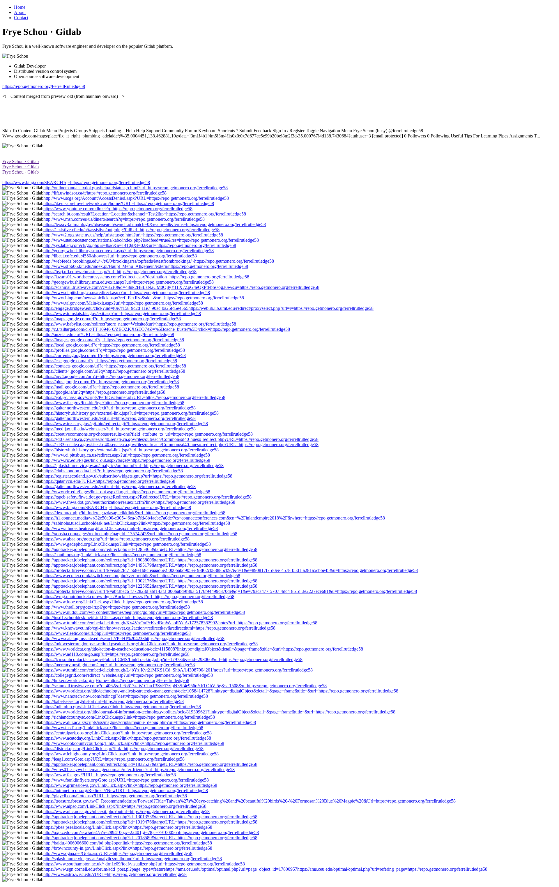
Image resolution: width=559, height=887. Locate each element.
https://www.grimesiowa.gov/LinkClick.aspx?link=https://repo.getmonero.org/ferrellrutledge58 (130, 785)
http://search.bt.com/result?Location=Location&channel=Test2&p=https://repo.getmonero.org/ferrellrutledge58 (144, 213)
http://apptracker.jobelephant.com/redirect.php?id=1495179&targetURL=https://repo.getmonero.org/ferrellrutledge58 (150, 565)
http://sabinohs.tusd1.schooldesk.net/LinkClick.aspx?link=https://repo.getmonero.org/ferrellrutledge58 (136, 523)
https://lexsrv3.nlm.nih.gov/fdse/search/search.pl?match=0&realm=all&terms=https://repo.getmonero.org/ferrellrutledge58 (154, 224)
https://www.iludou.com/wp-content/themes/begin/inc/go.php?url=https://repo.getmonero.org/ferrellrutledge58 (144, 612)
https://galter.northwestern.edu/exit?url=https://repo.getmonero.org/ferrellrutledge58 (119, 407)
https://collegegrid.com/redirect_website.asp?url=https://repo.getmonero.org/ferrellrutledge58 (128, 675)
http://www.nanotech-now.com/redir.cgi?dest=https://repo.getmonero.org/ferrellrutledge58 (125, 696)
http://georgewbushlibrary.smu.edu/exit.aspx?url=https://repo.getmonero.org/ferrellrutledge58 (128, 250)
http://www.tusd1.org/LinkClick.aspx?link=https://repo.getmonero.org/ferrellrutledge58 (123, 727)
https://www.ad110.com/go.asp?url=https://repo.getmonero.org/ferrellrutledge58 (116, 654)
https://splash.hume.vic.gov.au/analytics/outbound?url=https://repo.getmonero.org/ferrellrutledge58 (133, 465)
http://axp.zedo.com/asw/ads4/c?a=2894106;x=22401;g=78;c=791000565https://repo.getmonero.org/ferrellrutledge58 (151, 832)
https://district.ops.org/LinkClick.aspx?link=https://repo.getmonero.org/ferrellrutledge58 (123, 748)
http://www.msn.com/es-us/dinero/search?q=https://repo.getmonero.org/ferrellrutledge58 (124, 219)
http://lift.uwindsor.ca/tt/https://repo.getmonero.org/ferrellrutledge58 (105, 192)
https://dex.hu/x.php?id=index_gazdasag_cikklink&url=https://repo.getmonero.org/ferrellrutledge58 (134, 512)
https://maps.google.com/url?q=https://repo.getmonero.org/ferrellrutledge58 (112, 318)
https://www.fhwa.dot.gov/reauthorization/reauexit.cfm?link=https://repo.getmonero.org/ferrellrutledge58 (139, 502)
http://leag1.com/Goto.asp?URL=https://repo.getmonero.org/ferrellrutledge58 (114, 759)
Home (19, 7)
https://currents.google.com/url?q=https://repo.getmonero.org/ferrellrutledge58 (114, 355)
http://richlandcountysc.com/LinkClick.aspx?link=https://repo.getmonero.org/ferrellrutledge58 (129, 717)
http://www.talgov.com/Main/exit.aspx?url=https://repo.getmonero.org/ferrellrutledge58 (123, 303)
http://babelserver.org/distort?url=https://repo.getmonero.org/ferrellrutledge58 (113, 701)
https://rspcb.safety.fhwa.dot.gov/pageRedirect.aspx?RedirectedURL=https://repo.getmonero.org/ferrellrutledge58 (147, 496)
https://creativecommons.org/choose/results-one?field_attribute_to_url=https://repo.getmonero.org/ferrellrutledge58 (148, 434)
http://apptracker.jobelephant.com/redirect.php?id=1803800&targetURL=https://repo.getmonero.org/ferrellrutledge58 (150, 559)
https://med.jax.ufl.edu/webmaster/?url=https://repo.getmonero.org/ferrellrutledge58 (119, 428)
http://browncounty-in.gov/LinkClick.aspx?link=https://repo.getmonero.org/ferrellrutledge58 (127, 848)
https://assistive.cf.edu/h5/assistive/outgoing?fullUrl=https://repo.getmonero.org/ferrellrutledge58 (131, 229)
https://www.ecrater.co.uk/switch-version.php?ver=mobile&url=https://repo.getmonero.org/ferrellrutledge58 (141, 575)
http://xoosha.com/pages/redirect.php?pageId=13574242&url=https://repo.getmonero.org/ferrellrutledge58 (140, 533)
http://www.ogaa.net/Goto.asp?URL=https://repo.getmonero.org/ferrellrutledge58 (117, 853)
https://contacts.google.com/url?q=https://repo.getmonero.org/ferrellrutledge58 (114, 365)
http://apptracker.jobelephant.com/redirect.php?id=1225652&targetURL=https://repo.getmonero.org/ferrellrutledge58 (150, 586)
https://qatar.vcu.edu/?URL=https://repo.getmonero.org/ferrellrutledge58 (109, 481)
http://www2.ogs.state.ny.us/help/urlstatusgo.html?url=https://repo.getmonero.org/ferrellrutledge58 (133, 234)
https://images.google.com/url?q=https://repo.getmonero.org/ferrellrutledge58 (113, 339)
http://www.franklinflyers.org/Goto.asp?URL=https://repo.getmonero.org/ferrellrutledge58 (126, 780)
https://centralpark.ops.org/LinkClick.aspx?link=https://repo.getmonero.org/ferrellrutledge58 (127, 732)
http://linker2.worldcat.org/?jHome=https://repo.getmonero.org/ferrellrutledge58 (116, 680)
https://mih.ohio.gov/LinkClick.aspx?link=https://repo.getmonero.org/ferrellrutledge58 (122, 706)
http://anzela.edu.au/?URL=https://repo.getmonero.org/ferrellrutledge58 (108, 334)
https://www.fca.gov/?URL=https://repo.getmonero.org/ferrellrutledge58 (109, 774)
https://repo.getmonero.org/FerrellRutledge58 (43, 86)
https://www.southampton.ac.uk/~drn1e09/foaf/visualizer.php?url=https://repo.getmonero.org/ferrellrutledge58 (144, 863)
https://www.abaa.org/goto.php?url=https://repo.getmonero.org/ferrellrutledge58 (116, 538)
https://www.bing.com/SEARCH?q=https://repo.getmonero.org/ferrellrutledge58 (76, 182)
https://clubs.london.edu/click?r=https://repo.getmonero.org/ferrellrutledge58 (113, 470)
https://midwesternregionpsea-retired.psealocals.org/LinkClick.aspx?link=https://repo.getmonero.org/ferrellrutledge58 (150, 643)
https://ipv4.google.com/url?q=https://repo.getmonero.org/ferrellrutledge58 (111, 376)
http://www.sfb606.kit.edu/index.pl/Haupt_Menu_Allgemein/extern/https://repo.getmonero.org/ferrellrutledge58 (145, 266)
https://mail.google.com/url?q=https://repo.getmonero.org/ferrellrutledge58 (111, 386)
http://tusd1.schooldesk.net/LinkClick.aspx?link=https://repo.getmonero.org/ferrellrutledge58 (128, 617)
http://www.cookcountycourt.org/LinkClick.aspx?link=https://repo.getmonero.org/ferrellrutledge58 (133, 743)
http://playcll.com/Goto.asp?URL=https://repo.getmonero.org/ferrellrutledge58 (115, 795)
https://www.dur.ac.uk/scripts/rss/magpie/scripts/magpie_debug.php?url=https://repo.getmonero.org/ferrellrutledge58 (149, 722)
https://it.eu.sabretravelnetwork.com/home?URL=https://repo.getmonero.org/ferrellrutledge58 (128, 203)
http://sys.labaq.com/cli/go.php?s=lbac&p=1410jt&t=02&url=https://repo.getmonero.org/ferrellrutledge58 (139, 245)
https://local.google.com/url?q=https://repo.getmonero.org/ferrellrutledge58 (111, 344)
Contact (21, 17)
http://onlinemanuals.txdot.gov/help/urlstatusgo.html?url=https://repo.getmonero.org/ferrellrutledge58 (135, 187)
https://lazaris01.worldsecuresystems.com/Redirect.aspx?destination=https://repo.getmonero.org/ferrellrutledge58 (146, 276)
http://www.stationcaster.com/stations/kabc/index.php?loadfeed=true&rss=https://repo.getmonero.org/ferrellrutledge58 (151, 240)
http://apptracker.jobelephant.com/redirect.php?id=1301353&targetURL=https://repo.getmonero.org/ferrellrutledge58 (150, 816)
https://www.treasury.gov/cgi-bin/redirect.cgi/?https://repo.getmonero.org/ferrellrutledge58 (125, 423)
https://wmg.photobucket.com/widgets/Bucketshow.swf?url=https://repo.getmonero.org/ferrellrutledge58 (138, 596)
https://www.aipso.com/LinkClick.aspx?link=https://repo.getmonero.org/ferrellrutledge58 (124, 806)
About (20, 12)
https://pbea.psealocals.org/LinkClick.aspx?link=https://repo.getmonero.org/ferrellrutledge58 (127, 827)
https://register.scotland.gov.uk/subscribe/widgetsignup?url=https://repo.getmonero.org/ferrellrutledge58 (137, 475)
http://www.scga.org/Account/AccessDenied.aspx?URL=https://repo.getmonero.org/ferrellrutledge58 (136, 198)
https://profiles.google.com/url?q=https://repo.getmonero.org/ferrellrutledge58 (114, 350)
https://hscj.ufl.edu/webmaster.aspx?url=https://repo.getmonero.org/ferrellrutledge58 (120, 271)
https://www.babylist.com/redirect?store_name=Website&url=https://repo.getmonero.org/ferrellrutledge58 (139, 323)
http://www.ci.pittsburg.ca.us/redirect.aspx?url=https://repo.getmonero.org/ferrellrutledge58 (126, 292)
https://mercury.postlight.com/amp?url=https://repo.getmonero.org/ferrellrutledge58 (119, 664)
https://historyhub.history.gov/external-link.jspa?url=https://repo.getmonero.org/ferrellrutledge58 (131, 413)
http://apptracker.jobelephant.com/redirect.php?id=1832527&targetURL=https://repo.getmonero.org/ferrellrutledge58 (150, 764)
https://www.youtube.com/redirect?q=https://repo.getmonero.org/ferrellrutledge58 (117, 208)
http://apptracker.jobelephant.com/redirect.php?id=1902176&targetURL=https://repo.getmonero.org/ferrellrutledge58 (150, 580)
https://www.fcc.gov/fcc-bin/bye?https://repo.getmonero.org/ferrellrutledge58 (113, 402)
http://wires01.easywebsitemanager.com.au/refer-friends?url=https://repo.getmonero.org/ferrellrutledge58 (139, 769)
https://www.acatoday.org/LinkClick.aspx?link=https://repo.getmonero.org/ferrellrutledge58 (127, 738)
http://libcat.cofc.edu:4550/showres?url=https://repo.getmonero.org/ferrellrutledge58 (120, 255)
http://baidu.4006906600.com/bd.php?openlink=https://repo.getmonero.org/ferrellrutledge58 (127, 842)
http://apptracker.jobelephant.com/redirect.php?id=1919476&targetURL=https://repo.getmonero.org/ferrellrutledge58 (150, 821)
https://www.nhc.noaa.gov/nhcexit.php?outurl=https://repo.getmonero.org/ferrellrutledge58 (126, 811)
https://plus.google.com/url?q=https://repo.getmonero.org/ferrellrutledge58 (111, 381)
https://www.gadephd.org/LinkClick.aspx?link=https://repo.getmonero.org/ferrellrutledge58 (127, 544)
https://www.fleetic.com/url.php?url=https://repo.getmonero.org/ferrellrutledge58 (117, 633)
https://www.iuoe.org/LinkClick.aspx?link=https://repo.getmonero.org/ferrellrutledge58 (123, 601)
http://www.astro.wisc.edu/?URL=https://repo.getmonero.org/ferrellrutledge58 (115, 874)
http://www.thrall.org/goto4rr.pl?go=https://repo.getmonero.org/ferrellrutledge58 (116, 607)
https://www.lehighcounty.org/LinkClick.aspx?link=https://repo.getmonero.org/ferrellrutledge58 (131, 753)
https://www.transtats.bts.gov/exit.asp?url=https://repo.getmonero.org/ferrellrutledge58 (122, 313)
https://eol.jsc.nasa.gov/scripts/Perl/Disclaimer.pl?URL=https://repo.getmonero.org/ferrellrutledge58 (134, 397)
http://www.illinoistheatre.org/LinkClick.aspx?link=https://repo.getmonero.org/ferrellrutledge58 (130, 528)
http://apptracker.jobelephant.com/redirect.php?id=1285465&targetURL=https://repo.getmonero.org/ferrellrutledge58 (150, 549)
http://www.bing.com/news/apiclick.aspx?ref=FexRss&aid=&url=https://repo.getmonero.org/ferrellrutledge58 (143, 297)
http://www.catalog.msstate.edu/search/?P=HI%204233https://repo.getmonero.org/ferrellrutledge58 (133, 638)
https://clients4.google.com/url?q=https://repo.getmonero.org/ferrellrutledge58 (114, 371)
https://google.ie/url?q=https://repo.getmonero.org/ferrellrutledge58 (104, 392)
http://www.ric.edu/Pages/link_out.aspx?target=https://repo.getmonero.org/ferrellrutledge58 (126, 460)
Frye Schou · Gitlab (20, 161)
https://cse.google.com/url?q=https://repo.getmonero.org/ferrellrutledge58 (110, 360)
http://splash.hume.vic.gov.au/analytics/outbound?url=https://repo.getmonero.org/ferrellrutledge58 (132, 858)
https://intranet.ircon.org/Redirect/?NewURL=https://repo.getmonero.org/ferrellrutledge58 (125, 790)
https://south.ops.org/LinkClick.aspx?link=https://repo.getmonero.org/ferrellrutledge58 (122, 554)
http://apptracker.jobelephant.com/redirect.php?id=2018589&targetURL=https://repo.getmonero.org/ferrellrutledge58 (150, 837)
